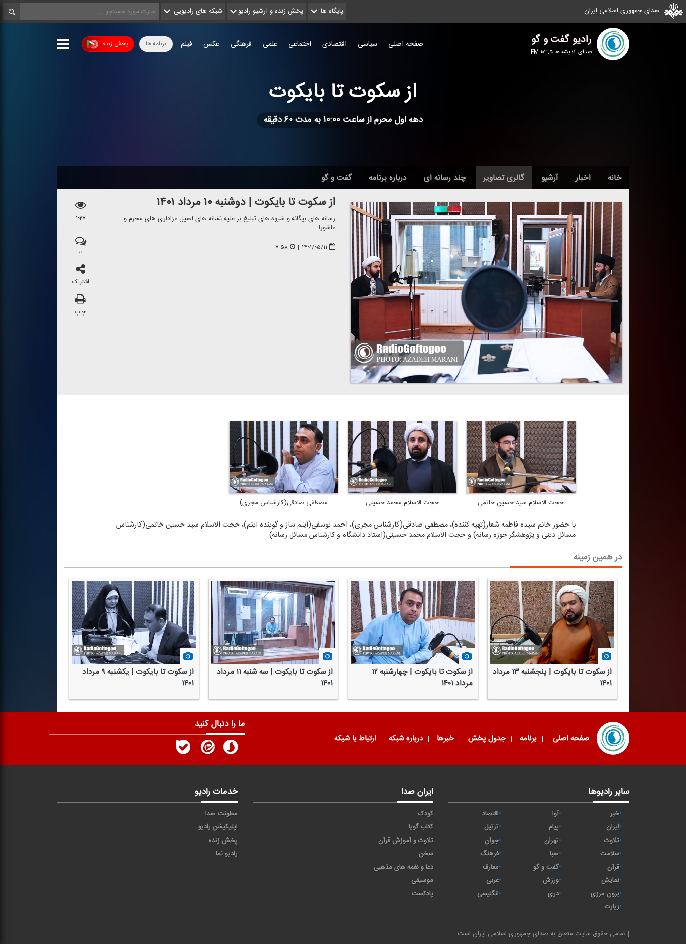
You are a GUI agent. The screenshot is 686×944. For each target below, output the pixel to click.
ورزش (551, 880)
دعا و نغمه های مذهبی (403, 867)
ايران (612, 826)
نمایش (610, 880)
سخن (426, 853)
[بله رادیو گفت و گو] (183, 749)
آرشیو (549, 177)
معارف (491, 867)
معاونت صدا (221, 813)
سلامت (609, 853)
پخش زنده (115, 44)
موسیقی (422, 880)
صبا (554, 853)
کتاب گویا (421, 826)
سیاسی (367, 44)
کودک (425, 813)
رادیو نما (227, 853)
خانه (615, 177)
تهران (551, 840)
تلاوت (611, 840)
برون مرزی (605, 893)
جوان (492, 840)
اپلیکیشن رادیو (218, 826)
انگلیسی (488, 893)
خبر (614, 813)
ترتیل (491, 826)
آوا (555, 813)
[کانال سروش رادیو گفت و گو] (230, 749)
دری (553, 893)
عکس (211, 44)
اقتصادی (334, 44)
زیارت (612, 906)
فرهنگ (489, 853)
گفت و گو (336, 177)
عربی (492, 880)
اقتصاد (490, 813)
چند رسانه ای (445, 177)
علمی (270, 44)
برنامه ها (156, 44)
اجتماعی (299, 44)
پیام (554, 826)
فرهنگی (241, 44)
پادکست (422, 893)
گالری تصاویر (503, 177)
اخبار (583, 177)
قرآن (613, 867)
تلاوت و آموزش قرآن (405, 840)
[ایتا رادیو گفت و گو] (206, 749)
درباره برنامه (388, 177)
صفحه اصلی (405, 44)
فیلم (186, 44)
